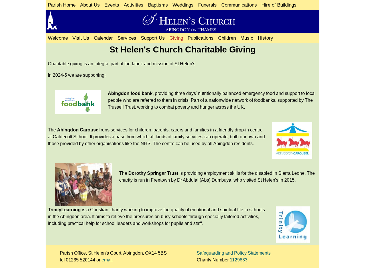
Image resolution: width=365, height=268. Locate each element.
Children (227, 38)
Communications (239, 5)
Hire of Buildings (279, 5)
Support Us (153, 38)
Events (111, 5)
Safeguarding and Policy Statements (234, 253)
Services (126, 38)
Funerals (207, 5)
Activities (133, 5)
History (265, 38)
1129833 (239, 259)
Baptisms (158, 5)
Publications (201, 38)
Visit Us (80, 38)
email (107, 259)
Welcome (58, 38)
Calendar (103, 38)
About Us (90, 5)
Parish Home (62, 5)
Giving (176, 38)
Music (246, 38)
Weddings (183, 5)
